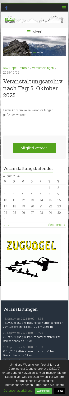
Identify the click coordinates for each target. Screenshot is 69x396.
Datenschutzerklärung (18, 390)
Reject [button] (59, 390)
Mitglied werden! (34, 148)
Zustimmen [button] (43, 390)
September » (57, 225)
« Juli (7, 225)
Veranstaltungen (43, 68)
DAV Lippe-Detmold (16, 68)
